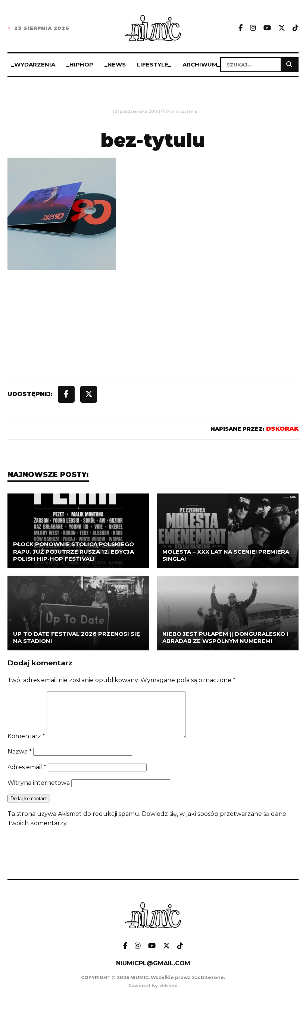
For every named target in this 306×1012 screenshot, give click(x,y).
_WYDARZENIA (33, 64)
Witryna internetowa (38, 782)
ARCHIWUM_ (201, 64)
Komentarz (26, 736)
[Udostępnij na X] (88, 394)
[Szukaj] (289, 64)
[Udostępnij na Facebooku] (66, 394)
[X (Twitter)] (281, 28)
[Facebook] (240, 28)
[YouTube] (267, 28)
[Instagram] (253, 28)
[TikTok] (296, 28)
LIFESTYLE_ (154, 64)
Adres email (26, 767)
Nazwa (19, 751)
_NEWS (115, 64)
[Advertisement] (153, 341)
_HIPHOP (79, 64)
